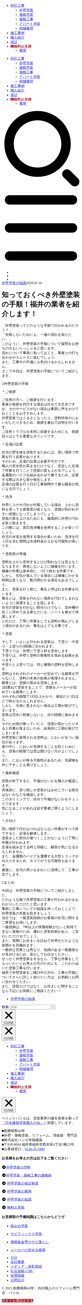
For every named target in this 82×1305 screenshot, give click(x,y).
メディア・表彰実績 (26, 1266)
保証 (13, 42)
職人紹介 (17, 37)
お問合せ (17, 1280)
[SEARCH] (41, 186)
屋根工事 (26, 19)
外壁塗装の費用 (19, 1191)
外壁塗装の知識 (14, 283)
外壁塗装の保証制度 (22, 1183)
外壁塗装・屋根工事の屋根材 (29, 1175)
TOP (13, 1258)
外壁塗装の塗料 (18, 1167)
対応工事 (17, 5)
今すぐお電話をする (17, 1301)
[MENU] (41, 265)
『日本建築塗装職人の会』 (23, 1123)
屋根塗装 (26, 14)
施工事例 (17, 33)
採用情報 (17, 1275)
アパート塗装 (29, 24)
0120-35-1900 (35, 1149)
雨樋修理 (26, 28)
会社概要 (17, 1262)
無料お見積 (15, 1207)
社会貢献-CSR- (21, 1271)
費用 (22, 50)
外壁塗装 (26, 10)
